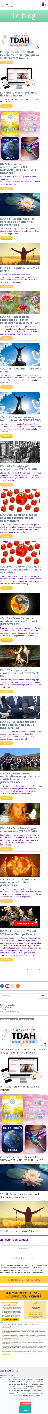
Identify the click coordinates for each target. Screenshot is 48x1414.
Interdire (26, 1404)
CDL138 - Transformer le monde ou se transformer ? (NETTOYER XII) (18, 621)
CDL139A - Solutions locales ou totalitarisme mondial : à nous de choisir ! (21, 569)
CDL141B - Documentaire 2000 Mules (20, 370)
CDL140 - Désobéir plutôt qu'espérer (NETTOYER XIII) (18, 467)
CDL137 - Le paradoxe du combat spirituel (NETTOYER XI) (19, 673)
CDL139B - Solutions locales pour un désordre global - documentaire (18, 517)
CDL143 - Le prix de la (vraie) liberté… (19, 269)
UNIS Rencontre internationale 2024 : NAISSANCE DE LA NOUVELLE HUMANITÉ (19, 168)
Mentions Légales (7, 1375)
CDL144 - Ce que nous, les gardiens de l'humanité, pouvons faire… (17, 221)
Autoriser (25, 1411)
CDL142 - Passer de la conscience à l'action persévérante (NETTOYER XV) (20, 319)
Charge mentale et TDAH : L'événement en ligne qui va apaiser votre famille (19, 55)
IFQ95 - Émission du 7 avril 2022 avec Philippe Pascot (18, 932)
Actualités (4, 1007)
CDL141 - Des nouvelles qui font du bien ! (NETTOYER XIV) (20, 418)
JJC (1, 1009)
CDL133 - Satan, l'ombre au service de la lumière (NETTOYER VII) (18, 882)
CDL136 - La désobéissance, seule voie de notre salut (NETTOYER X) (18, 724)
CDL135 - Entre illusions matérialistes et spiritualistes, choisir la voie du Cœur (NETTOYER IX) (20, 777)
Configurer (25, 1399)
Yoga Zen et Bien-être (9, 1011)
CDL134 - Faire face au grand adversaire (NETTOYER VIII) (19, 829)
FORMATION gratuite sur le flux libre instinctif (18, 94)
